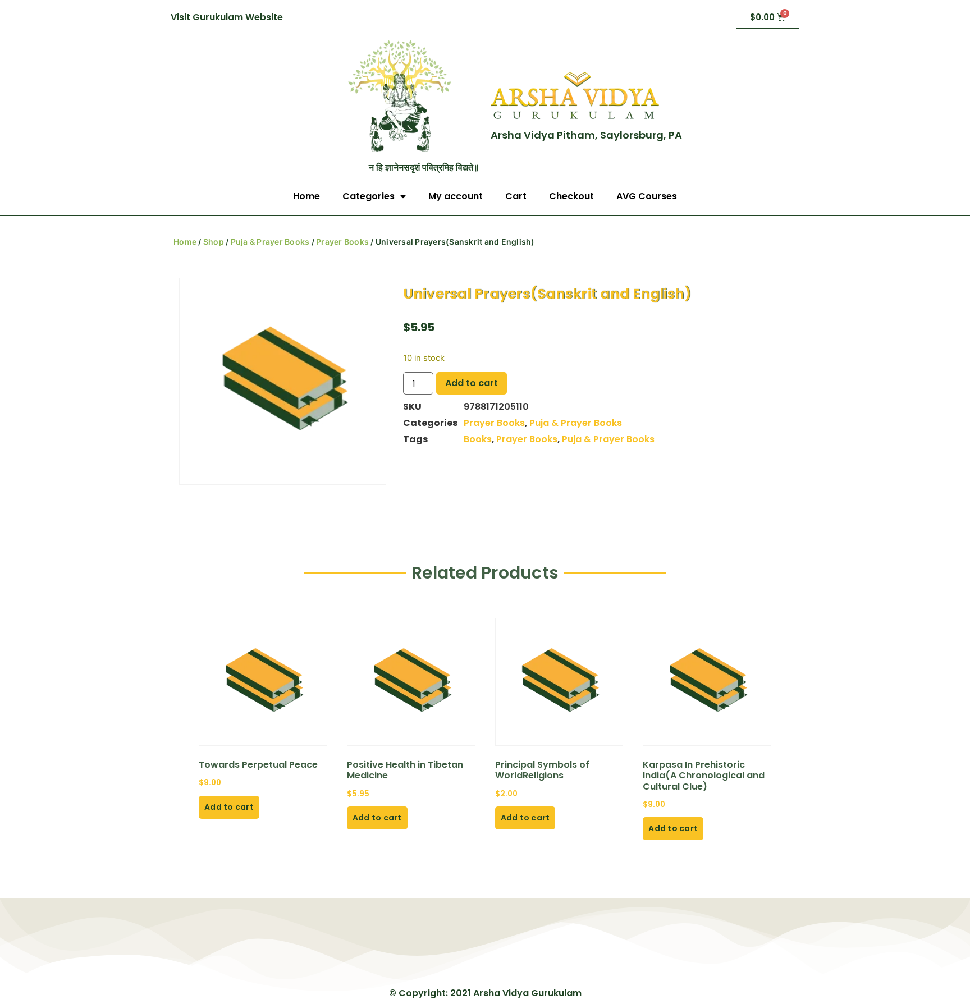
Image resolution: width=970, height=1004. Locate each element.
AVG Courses (646, 196)
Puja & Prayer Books (270, 241)
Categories (368, 196)
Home (306, 196)
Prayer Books (342, 241)
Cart (516, 196)
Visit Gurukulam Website (227, 17)
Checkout (571, 196)
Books (478, 439)
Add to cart (471, 383)
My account (455, 196)
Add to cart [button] (229, 807)
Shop (213, 241)
